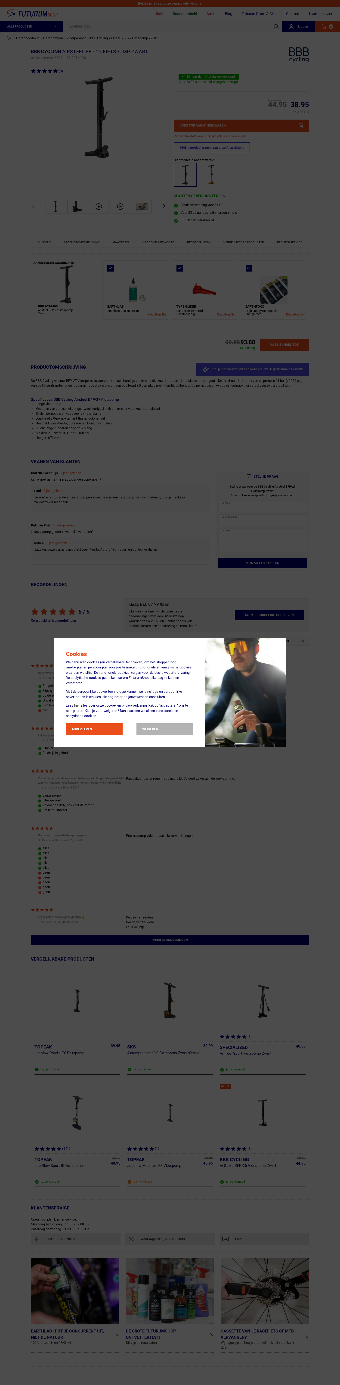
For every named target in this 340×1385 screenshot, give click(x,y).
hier (77, 705)
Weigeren (150, 729)
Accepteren (82, 729)
